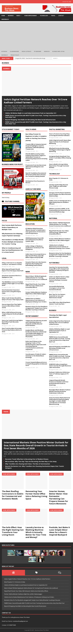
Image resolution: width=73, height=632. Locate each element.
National (53, 218)
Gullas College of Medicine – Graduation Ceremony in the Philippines (35, 247)
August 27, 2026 (31, 351)
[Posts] (13, 572)
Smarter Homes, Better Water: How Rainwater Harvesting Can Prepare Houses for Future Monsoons (58, 497)
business (10, 15)
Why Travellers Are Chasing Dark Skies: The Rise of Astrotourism (27, 464)
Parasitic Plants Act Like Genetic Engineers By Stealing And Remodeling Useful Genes (36, 263)
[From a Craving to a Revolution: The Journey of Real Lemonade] (40, 559)
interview (4, 51)
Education (30, 224)
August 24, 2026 (54, 137)
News (28, 272)
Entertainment (32, 316)
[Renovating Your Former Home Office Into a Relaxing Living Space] (36, 481)
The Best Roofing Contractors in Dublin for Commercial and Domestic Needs (12, 495)
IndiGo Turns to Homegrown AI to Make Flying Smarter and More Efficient (60, 202)
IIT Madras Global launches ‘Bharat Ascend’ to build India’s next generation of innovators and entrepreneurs (35, 231)
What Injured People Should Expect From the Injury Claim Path (12, 270)
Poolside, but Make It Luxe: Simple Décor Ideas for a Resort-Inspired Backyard (59, 531)
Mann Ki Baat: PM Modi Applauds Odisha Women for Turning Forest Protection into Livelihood (36, 277)
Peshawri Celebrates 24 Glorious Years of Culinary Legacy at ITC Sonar (59, 373)
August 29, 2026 (7, 266)
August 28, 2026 (31, 338)
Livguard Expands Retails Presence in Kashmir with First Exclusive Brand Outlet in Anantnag (58, 382)
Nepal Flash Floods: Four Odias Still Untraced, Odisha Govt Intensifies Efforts (35, 285)
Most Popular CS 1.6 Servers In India (58, 179)
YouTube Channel (12, 201)
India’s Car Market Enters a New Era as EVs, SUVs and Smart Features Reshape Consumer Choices (59, 279)
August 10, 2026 (7, 333)
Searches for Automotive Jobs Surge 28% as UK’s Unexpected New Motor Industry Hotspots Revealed (59, 269)
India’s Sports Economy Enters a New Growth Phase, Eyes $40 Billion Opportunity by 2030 (36, 255)
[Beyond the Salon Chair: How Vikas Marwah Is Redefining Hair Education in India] (61, 553)
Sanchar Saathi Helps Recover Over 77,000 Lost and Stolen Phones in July (58, 186)
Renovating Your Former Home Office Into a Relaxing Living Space (36, 495)
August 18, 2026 (7, 295)
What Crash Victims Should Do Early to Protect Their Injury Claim (12, 298)
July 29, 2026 (54, 306)
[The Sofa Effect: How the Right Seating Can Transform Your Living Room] (13, 517)
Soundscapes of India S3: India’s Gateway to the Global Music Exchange (36, 355)
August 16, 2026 (54, 299)
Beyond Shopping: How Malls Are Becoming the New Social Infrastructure (30, 120)
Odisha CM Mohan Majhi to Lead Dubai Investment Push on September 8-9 (30, 113)
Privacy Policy (15, 55)
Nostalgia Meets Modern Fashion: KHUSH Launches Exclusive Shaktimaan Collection (60, 391)
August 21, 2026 (54, 145)
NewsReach (5, 19)
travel (53, 15)
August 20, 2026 (54, 153)
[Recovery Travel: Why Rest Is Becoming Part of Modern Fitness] (11, 553)
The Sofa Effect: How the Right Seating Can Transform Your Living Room (13, 531)
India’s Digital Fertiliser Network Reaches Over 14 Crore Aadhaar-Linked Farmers (35, 101)
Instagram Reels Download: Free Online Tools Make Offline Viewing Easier (60, 157)
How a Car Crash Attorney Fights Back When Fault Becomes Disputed (12, 322)
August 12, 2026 (7, 309)
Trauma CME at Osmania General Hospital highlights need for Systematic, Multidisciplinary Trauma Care (36, 146)
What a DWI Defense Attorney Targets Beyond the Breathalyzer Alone (12, 313)
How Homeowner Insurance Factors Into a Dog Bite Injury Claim (11, 291)
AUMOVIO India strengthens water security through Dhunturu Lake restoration (60, 365)
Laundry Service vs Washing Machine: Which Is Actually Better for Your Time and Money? (36, 532)
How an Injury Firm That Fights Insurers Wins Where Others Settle (11, 305)
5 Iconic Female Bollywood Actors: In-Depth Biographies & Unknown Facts (36, 363)
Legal (4, 258)
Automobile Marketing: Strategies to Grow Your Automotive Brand (57, 288)
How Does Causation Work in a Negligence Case (11, 276)
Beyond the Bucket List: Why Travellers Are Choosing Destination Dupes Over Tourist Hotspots (34, 467)
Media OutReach (26, 51)
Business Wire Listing (58, 51)
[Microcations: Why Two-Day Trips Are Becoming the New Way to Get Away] (36, 553)
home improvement (30, 15)
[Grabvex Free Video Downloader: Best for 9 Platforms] (28, 553)
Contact (61, 15)
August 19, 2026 (7, 279)
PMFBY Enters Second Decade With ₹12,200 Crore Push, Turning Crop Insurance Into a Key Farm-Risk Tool (35, 116)
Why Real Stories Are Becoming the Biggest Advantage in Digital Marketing (59, 149)
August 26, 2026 (7, 273)
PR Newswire (37, 51)
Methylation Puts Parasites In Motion (35, 181)
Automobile (54, 263)
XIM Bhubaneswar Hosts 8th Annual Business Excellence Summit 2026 (35, 239)
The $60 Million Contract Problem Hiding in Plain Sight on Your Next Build (13, 283)
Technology (54, 174)
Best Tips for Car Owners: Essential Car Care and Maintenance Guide (57, 296)
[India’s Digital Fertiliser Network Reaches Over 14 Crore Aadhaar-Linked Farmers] (36, 95)
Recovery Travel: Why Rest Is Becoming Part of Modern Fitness (26, 459)
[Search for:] (61, 58)
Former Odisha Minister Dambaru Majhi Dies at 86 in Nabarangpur (36, 293)
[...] (21, 110)
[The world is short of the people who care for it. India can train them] (32, 559)
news (18, 15)
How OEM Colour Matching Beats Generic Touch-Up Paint (59, 303)
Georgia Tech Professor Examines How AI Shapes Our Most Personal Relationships (60, 194)
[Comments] (59, 572)
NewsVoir (47, 51)
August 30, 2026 (31, 151)
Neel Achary (5, 197)
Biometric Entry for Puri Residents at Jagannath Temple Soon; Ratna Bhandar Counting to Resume (36, 308)
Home (3, 15)
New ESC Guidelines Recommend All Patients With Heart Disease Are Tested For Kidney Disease (36, 174)
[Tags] (36, 572)
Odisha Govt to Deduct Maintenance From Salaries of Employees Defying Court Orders (36, 300)
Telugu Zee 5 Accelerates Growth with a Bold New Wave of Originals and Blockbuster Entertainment (36, 323)
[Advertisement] (36, 35)
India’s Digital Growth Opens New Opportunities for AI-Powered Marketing (60, 141)
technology (44, 15)
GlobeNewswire (14, 51)
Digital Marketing (57, 129)
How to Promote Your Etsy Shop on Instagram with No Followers (59, 134)
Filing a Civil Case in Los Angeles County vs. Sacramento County (12, 263)
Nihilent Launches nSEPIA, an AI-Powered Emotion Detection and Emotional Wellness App (59, 210)
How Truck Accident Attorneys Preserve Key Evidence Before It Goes (12, 329)
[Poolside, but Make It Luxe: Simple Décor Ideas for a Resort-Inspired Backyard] (60, 517)
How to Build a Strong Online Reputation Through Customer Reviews (59, 165)
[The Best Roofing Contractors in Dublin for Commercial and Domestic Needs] (13, 481)
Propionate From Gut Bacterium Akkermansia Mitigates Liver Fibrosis (36, 166)
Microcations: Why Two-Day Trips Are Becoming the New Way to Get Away (31, 461)
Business (5, 63)
